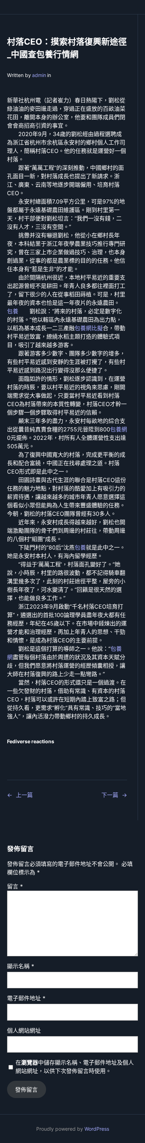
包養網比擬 (89, 328)
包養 (12, 311)
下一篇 (109, 794)
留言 (15, 886)
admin (39, 75)
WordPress (96, 1129)
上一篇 (24, 794)
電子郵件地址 (26, 998)
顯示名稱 (20, 966)
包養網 (118, 429)
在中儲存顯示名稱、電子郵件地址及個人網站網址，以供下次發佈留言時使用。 (74, 1066)
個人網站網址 (24, 1030)
